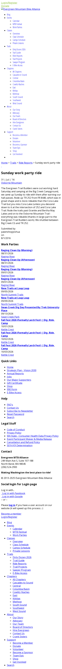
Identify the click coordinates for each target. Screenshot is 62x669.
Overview (16, 33)
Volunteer (16, 141)
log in (12, 505)
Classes (9, 30)
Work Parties (17, 27)
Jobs (9, 376)
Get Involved (17, 154)
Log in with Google (12, 496)
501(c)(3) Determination (19, 445)
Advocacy (16, 112)
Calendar (16, 20)
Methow (16, 93)
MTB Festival (17, 24)
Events (9, 17)
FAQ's (10, 404)
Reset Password (15, 414)
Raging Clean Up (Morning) (16, 250)
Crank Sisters (17, 128)
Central (15, 78)
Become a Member (20, 135)
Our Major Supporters (19, 379)
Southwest (17, 100)
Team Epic (16, 147)
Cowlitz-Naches (18, 84)
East (14, 87)
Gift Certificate (14, 383)
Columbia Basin (18, 81)
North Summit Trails (12, 294)
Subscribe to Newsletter (20, 411)
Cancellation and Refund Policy (23, 442)
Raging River (8, 256)
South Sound (18, 97)
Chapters (10, 68)
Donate (5, 5)
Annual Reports (15, 373)
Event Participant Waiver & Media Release (29, 439)
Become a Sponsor (20, 144)
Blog (8, 14)
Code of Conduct (16, 429)
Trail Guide (17, 52)
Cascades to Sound (20, 74)
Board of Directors (19, 119)
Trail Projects (17, 59)
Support (10, 131)
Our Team (16, 116)
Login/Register (9, 2)
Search (10, 417)
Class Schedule (18, 36)
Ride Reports (17, 55)
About (9, 106)
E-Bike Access (17, 65)
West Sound (17, 103)
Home (4, 162)
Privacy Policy (14, 432)
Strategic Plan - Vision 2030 (21, 370)
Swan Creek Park (10, 316)
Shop (15, 151)
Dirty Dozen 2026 (19, 49)
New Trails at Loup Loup (15, 288)
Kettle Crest (7, 329)
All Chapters (17, 71)
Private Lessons (18, 43)
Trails (9, 46)
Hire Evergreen (18, 122)
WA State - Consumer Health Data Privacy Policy (33, 435)
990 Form (12, 389)
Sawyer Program (19, 62)
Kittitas (15, 90)
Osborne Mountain (11, 182)
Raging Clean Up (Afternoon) (18, 259)
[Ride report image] (1, 166)
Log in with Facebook (13, 493)
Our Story (16, 109)
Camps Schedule (19, 40)
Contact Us (17, 125)
